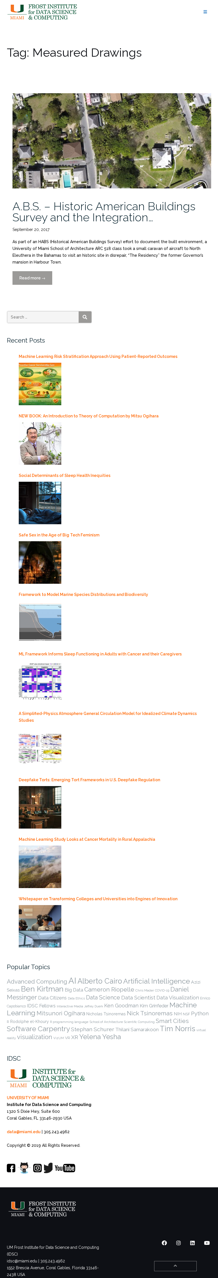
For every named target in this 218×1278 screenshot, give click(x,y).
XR (74, 1037)
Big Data (74, 990)
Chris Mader (144, 990)
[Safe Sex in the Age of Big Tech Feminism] (40, 562)
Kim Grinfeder (154, 1006)
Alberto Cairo (99, 981)
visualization (34, 1037)
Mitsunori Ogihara (61, 1013)
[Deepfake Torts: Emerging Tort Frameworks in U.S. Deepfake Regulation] (40, 807)
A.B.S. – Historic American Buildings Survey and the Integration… (104, 211)
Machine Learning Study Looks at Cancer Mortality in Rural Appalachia (87, 839)
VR (67, 1037)
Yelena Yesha (100, 1037)
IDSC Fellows (41, 1006)
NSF (186, 1014)
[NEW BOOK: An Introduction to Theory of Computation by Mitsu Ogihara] (40, 443)
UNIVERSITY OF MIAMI (28, 1098)
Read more (35, 280)
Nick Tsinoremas (150, 1013)
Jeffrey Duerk (93, 1006)
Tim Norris (177, 1028)
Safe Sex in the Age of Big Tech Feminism (59, 535)
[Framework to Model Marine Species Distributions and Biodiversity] (40, 622)
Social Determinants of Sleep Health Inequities (64, 475)
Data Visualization (177, 998)
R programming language (69, 1022)
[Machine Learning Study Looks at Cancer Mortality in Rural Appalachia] (40, 867)
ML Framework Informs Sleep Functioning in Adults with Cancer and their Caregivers (100, 654)
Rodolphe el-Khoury (29, 1021)
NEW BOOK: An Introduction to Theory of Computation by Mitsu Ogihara (89, 416)
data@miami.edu (24, 1132)
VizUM (58, 1038)
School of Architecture (106, 1022)
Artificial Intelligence (156, 981)
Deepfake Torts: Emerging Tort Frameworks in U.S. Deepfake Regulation (89, 780)
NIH (178, 1013)
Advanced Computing (37, 981)
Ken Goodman (121, 1006)
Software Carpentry (38, 1029)
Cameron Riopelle (109, 989)
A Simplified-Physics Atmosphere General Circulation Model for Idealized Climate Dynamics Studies (108, 717)
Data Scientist (138, 997)
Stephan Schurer (92, 1029)
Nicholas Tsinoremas (106, 1014)
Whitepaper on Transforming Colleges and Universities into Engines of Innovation (98, 899)
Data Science (103, 997)
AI (72, 981)
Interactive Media (70, 1006)
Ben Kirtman (42, 989)
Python (200, 1013)
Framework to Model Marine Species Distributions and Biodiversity (83, 594)
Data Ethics (76, 998)
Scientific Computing (139, 1022)
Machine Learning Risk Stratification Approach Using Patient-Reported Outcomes (98, 356)
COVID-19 (162, 990)
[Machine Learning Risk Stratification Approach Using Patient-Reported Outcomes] (40, 384)
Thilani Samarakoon (137, 1029)
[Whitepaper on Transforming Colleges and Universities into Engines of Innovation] (40, 926)
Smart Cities (172, 1021)
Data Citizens (52, 998)
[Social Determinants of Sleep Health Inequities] (40, 503)
